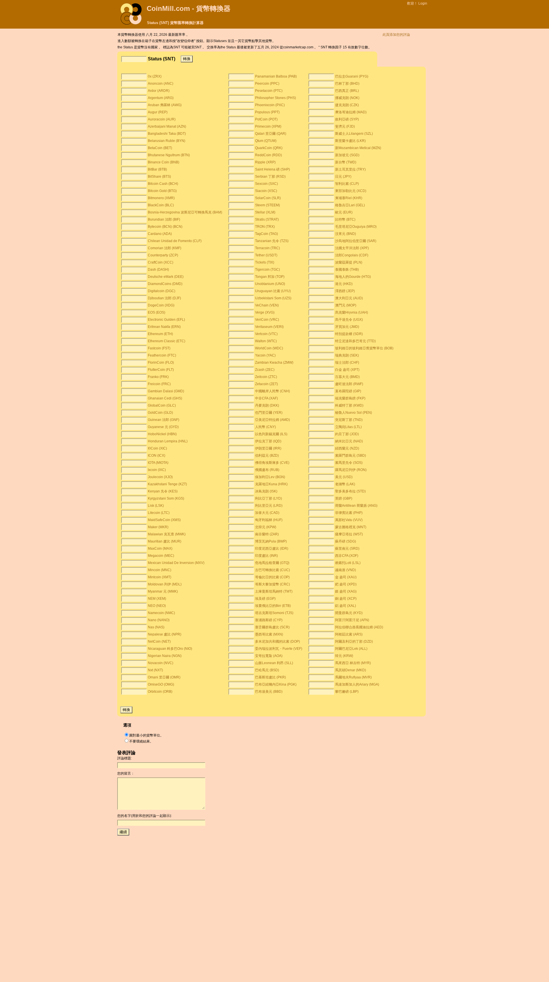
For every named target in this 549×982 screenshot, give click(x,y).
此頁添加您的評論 (396, 35)
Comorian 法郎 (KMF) (164, 248)
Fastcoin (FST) (159, 348)
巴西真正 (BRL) (347, 91)
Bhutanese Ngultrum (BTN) (169, 155)
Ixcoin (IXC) (157, 470)
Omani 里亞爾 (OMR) (164, 677)
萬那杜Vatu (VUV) (349, 520)
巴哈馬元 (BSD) (267, 670)
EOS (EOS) (156, 312)
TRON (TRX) (265, 227)
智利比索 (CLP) (347, 184)
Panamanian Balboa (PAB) (276, 76)
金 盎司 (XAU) (346, 577)
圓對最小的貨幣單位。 (146, 735)
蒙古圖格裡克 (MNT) (350, 527)
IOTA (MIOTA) (158, 463)
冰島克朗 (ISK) (266, 491)
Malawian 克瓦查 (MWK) (167, 534)
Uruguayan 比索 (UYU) (273, 291)
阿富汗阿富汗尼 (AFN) (352, 620)
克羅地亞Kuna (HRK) (271, 484)
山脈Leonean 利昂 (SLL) (274, 663)
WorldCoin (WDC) (269, 348)
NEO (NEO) (157, 606)
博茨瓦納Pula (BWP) (271, 541)
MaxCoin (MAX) (160, 549)
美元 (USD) (344, 477)
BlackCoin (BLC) (161, 205)
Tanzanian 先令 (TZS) (272, 241)
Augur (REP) (158, 112)
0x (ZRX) (155, 76)
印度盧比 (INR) (266, 556)
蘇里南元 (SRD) (347, 549)
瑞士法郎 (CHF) (347, 363)
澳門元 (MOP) (345, 305)
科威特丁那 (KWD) (349, 405)
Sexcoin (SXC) (266, 184)
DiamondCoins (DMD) (165, 284)
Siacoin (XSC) (266, 191)
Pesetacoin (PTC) (269, 91)
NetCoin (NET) (159, 642)
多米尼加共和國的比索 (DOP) (277, 642)
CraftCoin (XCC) (160, 262)
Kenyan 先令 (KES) (163, 491)
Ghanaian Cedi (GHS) (165, 398)
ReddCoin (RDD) (268, 155)
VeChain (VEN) (267, 305)
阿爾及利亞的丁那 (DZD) (354, 642)
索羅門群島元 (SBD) (350, 456)
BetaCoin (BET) (160, 148)
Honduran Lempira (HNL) (168, 441)
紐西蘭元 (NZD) (347, 448)
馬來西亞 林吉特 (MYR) (353, 663)
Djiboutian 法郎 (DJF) (164, 298)
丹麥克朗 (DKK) (267, 405)
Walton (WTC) (266, 341)
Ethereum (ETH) (160, 334)
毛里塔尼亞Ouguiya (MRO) (356, 227)
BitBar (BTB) (157, 169)
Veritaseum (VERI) (269, 327)
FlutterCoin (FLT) (161, 370)
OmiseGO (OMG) (161, 684)
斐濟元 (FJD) (345, 126)
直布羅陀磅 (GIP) (348, 391)
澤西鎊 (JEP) (345, 291)
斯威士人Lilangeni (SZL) (354, 134)
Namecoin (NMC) (161, 613)
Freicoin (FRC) (159, 384)
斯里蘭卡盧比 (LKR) (350, 141)
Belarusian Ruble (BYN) (166, 141)
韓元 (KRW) (344, 656)
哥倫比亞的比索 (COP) (272, 577)
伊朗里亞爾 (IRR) (268, 448)
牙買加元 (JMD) (347, 327)
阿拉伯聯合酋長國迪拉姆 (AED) (359, 627)
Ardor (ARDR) (159, 91)
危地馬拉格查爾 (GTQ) (272, 563)
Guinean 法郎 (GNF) (163, 420)
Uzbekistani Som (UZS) (273, 298)
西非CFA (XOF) (346, 556)
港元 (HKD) (344, 284)
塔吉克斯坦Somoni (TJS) (274, 613)
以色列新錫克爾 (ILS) (271, 434)
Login (422, 3)
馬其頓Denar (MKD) (350, 670)
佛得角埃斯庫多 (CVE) (272, 463)
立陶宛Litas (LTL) (348, 427)
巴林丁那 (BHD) (347, 84)
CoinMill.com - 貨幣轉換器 (188, 8)
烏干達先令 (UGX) (349, 320)
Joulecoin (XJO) (160, 477)
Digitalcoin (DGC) (161, 291)
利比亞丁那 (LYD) (268, 498)
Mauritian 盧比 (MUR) (164, 541)
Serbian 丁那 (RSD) (270, 177)
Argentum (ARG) (161, 98)
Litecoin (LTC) (159, 513)
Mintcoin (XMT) (159, 577)
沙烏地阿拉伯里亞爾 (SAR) (355, 241)
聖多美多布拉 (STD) (350, 491)
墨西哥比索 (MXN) (269, 634)
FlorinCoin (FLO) (161, 363)
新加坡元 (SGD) (347, 155)
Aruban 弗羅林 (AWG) (165, 105)
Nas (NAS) (156, 627)
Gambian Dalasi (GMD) (166, 391)
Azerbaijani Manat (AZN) (167, 126)
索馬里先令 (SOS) (349, 463)
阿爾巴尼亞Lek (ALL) (351, 649)
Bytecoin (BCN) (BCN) (165, 227)
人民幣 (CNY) (265, 427)
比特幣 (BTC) (345, 219)
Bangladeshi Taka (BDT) (167, 134)
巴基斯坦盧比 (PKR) (270, 677)
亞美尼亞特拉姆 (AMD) (272, 420)
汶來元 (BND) (345, 234)
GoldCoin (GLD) (160, 413)
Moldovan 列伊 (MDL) (165, 584)
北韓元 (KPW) (265, 527)
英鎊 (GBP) (343, 498)
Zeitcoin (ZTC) (266, 377)
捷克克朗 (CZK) (347, 105)
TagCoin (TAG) (266, 234)
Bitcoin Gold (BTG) (162, 191)
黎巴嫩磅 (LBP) (347, 692)
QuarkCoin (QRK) (269, 148)
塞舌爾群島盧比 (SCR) (272, 627)
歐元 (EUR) (344, 212)
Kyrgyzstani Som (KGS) (166, 498)
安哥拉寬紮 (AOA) (269, 656)
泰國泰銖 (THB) (347, 270)
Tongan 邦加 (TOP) (270, 277)
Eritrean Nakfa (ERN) (164, 327)
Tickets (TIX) (264, 262)
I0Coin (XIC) (157, 448)
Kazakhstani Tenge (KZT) (167, 484)
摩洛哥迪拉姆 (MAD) (351, 112)
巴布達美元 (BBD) (269, 692)
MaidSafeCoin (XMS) (164, 520)
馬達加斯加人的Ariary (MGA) (357, 684)
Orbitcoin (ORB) (160, 692)
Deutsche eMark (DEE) (166, 277)
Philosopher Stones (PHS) (275, 98)
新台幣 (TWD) (345, 162)
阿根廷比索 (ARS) (349, 634)
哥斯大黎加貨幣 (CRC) (272, 584)
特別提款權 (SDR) (349, 334)
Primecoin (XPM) (268, 126)
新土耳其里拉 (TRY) (350, 169)
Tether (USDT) (266, 255)
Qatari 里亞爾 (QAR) (270, 134)
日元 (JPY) (343, 177)
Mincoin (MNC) (159, 570)
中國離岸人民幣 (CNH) (272, 391)
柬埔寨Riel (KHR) (348, 198)
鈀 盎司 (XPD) (346, 584)
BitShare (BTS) (159, 177)
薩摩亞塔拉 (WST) (349, 534)
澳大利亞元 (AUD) (349, 298)
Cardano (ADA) (160, 234)
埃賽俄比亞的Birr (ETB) (273, 606)
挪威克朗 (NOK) (347, 98)
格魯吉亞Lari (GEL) (350, 205)
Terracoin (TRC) (267, 248)
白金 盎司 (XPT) (347, 370)
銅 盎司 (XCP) (346, 599)
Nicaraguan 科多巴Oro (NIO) (170, 649)
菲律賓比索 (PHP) (349, 513)
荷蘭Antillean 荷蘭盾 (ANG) (356, 506)
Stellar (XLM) (265, 212)
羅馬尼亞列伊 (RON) (351, 470)
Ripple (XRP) (265, 162)
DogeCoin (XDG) (161, 305)
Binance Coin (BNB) (163, 162)
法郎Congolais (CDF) (351, 255)
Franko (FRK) (158, 377)
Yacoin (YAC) (265, 355)
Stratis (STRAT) (267, 219)
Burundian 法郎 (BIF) (164, 219)
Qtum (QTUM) (266, 141)
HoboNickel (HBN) (162, 434)
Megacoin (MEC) (161, 556)
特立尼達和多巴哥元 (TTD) (355, 341)
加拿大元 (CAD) (267, 513)
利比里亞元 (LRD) (269, 506)
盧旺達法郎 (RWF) (349, 384)
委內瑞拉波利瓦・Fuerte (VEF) (278, 649)
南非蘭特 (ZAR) (267, 534)
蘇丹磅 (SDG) (345, 541)
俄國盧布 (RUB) (267, 470)
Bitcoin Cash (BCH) (163, 184)
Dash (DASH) (158, 270)
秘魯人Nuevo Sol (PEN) (353, 413)
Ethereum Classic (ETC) (166, 341)
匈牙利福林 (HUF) (269, 520)
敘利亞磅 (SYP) (347, 119)
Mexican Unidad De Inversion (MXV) (176, 563)
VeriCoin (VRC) (267, 320)
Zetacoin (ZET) (266, 384)
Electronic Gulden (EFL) (166, 320)
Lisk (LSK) (156, 506)
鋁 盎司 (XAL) (345, 606)
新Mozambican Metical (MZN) (358, 148)
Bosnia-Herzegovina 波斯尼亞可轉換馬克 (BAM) (185, 212)
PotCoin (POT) (266, 119)
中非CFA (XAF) (266, 398)
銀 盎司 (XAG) (346, 591)
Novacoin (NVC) (160, 663)
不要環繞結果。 (141, 741)
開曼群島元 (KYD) (349, 613)
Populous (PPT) (267, 112)
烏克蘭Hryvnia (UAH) (351, 312)
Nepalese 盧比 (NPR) (164, 634)
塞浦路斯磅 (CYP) (269, 620)
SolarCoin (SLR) (268, 198)
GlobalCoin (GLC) (162, 405)
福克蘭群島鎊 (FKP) (350, 398)
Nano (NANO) (159, 620)
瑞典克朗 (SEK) (347, 355)
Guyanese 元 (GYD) (163, 427)
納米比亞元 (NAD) (349, 441)
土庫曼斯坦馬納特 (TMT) (274, 591)
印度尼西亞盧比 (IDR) (271, 549)
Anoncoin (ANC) (160, 84)
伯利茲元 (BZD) (267, 456)
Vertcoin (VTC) (266, 334)
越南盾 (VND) (345, 570)
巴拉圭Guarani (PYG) (351, 76)
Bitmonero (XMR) (161, 198)
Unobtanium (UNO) (270, 284)
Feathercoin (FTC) (162, 355)
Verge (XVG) (264, 312)
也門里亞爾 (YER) (269, 413)
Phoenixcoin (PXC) (270, 105)
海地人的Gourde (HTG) (353, 277)
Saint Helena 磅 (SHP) (272, 169)
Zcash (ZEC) (264, 370)
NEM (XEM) (157, 599)
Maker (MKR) (158, 527)
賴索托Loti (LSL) (348, 563)
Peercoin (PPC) (267, 84)
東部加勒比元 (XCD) (350, 191)
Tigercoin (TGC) (267, 270)
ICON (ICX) (156, 456)
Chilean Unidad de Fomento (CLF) (175, 241)
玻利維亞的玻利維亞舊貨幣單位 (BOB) (364, 348)
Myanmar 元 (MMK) (163, 591)
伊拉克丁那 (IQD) (268, 441)
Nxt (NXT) (155, 670)
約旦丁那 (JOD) (347, 434)
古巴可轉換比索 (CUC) (272, 570)
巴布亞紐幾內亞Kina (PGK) (276, 684)
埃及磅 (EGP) (265, 599)
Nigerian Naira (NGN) (165, 656)
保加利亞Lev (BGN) (270, 477)
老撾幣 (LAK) (345, 484)
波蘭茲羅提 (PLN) (348, 262)
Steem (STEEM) (267, 205)
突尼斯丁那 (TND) (349, 420)
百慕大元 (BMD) (347, 377)
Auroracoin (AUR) (162, 119)
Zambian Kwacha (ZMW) (274, 363)
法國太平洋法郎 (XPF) (352, 248)
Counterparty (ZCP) (163, 255)
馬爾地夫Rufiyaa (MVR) (353, 677)
